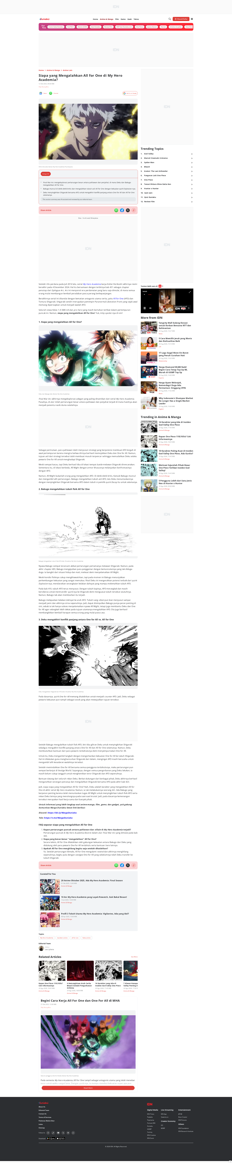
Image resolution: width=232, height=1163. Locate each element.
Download (42, 1139)
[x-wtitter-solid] (128, 210)
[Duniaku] (44, 19)
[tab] (46, 174)
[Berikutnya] (138, 970)
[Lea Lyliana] (41, 948)
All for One (118, 298)
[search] (169, 19)
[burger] (191, 19)
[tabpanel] (88, 191)
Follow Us (42, 1133)
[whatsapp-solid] (116, 210)
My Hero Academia (92, 284)
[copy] (134, 210)
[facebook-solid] (122, 210)
